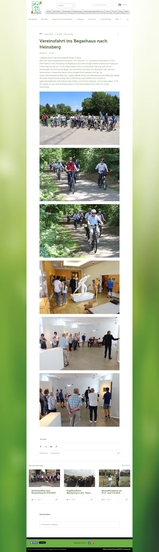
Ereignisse (80, 19)
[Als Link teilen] (56, 447)
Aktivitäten (44, 19)
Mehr (117, 19)
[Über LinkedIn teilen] (51, 447)
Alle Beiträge (33, 19)
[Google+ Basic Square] (92, 543)
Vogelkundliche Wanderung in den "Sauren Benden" (79, 492)
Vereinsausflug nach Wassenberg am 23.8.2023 (43, 492)
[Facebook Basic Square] (89, 543)
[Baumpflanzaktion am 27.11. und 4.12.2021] (114, 478)
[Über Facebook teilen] (40, 447)
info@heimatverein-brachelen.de (57, 549)
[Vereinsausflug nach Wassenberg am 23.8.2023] (44, 478)
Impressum (127, 549)
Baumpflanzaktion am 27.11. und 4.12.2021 (112, 492)
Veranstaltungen (105, 19)
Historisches (92, 19)
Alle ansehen (126, 465)
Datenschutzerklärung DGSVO (112, 549)
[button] (128, 19)
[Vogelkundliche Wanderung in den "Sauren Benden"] (79, 478)
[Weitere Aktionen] (118, 34)
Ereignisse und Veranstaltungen (62, 19)
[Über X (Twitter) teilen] (46, 447)
